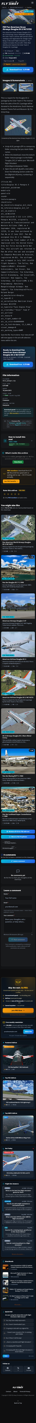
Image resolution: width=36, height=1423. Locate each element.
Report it (18, 425)
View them (18, 462)
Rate (17, 51)
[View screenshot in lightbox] (32, 21)
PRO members (14, 413)
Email (6, 903)
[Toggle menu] (32, 3)
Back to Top (18, 1403)
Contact (8, 1391)
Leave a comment (19, 861)
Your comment (9, 915)
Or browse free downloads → (18, 1015)
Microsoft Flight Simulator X (16, 7)
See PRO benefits (10, 481)
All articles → (18, 1304)
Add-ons (4, 7)
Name (6, 894)
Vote (6, 1356)
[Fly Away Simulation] (15, 3)
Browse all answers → (18, 1254)
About (15, 1391)
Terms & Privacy (25, 1391)
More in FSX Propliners (19, 837)
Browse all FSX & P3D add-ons (19, 831)
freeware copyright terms (17, 423)
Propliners (29, 7)
